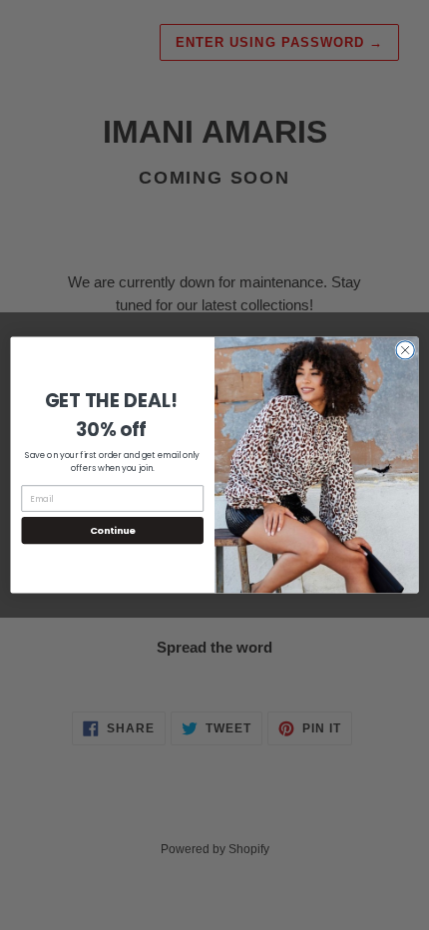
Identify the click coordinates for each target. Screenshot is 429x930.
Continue (113, 530)
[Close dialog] (405, 350)
